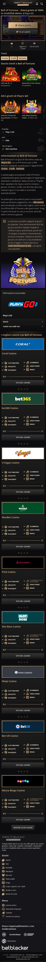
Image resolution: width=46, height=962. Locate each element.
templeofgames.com (34, 955)
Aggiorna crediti (23, 47)
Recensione (34, 46)
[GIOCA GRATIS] (10, 74)
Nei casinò (38, 202)
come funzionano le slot (19, 245)
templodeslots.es (13, 957)
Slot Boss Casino (11, 626)
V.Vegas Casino (10, 462)
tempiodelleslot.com (30, 957)
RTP (3, 138)
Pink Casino (8, 572)
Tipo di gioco (7, 146)
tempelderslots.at (17, 955)
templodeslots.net (23, 959)
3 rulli (13, 58)
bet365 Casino (10, 408)
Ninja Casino (9, 681)
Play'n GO (6, 162)
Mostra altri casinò (23, 828)
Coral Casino (9, 353)
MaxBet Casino (10, 517)
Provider (5, 129)
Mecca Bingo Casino (13, 790)
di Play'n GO (28, 13)
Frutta (5, 58)
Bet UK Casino (10, 735)
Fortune (22, 58)
